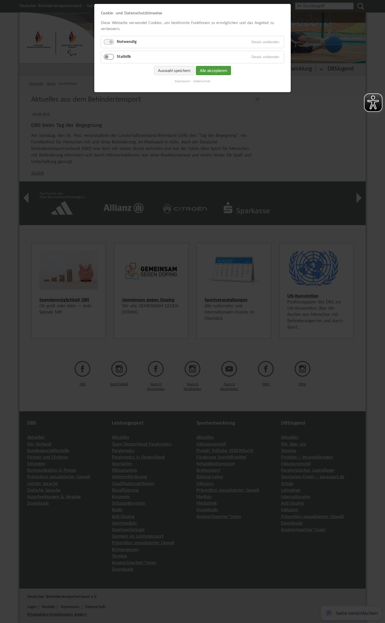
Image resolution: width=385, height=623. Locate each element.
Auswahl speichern (174, 70)
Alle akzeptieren (213, 70)
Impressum (182, 81)
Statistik (124, 57)
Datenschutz (201, 81)
